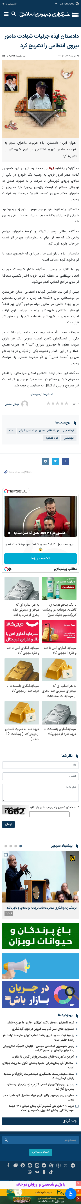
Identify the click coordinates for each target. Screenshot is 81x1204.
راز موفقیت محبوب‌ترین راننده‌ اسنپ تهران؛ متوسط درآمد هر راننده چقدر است (38, 1037)
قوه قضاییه (51, 438)
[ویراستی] (15, 1166)
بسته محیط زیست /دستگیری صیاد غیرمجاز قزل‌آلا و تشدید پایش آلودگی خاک (39, 1076)
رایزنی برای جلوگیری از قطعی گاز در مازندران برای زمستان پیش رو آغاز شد (40, 1086)
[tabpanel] (40, 885)
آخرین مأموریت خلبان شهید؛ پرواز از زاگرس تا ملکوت (43, 1056)
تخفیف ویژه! (40, 558)
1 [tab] (20, 846)
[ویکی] (37, 1172)
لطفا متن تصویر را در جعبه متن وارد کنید (54, 807)
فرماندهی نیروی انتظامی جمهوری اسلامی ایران (46, 430)
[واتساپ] (30, 1172)
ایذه (11, 430)
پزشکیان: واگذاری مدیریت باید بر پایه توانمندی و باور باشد (41, 907)
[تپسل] (6, 491)
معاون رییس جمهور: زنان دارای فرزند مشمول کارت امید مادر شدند (38, 1097)
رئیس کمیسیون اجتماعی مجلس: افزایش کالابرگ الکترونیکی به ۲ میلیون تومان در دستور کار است (38, 1048)
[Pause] (8, 533)
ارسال (8, 824)
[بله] (44, 1166)
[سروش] (23, 1166)
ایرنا (45, 14)
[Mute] (15, 533)
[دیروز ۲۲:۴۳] (40, 877)
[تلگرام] (73, 1166)
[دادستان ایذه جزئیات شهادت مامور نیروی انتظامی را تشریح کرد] (40, 99)
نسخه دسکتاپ (40, 1152)
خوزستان (35, 394)
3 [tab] (10, 846)
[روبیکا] (58, 1166)
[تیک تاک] (51, 1172)
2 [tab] (15, 846)
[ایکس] (66, 1166)
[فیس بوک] (8, 1166)
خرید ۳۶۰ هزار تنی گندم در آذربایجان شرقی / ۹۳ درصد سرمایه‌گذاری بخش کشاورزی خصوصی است (41, 1108)
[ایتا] (30, 1166)
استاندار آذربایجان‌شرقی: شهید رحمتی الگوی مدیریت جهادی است (38, 1065)
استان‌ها (48, 394)
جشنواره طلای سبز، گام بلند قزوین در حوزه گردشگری (43, 1029)
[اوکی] (44, 1172)
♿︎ (71, 1193)
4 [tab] (5, 846)
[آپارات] (51, 1166)
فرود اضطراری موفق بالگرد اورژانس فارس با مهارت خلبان (40, 1022)
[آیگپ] (37, 1166)
